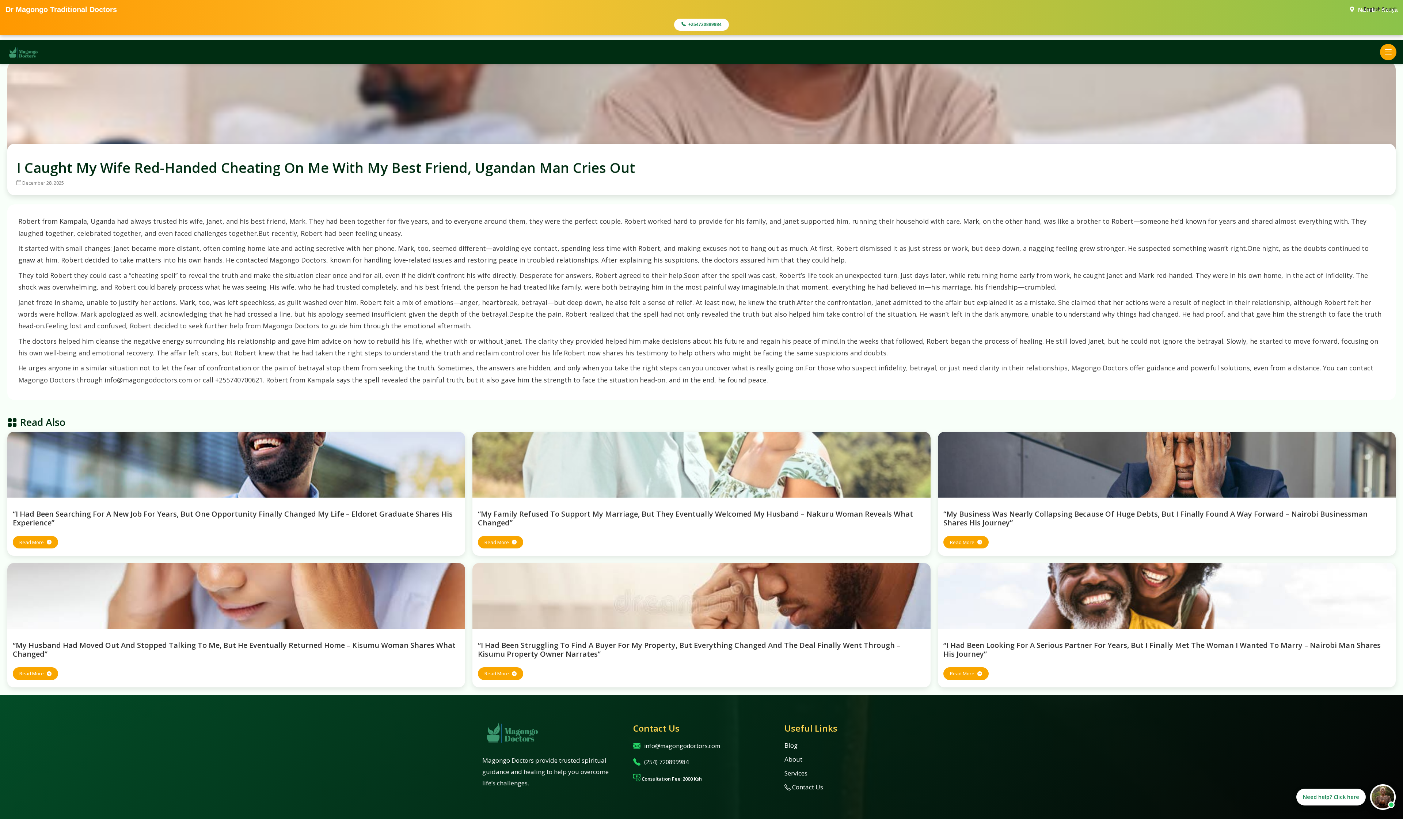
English (1372, 8)
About (793, 759)
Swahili (1390, 8)
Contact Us (807, 787)
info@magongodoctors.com (682, 746)
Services (795, 773)
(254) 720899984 (666, 762)
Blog (791, 745)
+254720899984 (705, 24)
